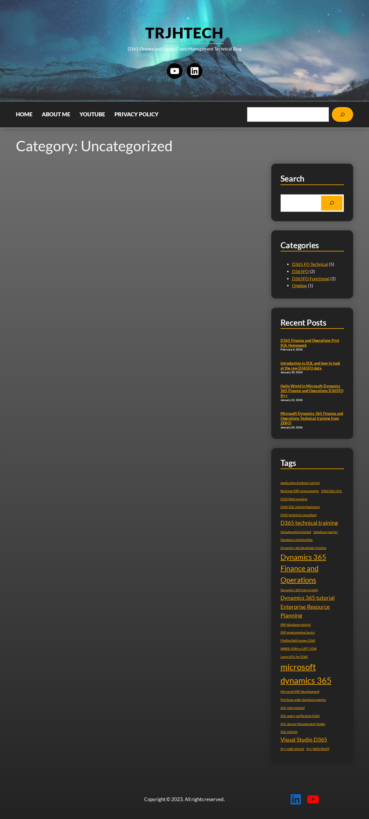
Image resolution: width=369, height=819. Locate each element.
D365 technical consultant (298, 515)
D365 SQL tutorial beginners (300, 507)
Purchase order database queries (303, 700)
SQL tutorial (289, 732)
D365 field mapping (293, 499)
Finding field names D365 (297, 640)
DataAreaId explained (295, 532)
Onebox (299, 285)
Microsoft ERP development (299, 691)
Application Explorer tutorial (300, 483)
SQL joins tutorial (292, 708)
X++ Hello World (317, 749)
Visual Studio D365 (303, 739)
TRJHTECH (184, 33)
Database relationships (296, 540)
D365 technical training (309, 522)
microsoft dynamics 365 (306, 673)
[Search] (342, 114)
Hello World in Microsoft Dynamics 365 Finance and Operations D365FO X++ (311, 391)
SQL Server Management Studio (302, 724)
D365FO (300, 271)
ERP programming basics (297, 632)
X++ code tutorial (292, 749)
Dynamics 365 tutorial (307, 597)
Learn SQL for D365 (294, 656)
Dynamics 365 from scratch (299, 590)
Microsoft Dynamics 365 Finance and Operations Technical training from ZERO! (311, 418)
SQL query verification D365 (300, 716)
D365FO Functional (311, 278)
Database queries (325, 532)
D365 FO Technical (310, 264)
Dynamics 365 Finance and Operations (303, 568)
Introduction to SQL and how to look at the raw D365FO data (310, 365)
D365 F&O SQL (331, 491)
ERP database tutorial (295, 624)
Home (24, 114)
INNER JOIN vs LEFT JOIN (298, 648)
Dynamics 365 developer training (303, 548)
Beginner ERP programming (299, 491)
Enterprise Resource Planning (305, 611)
